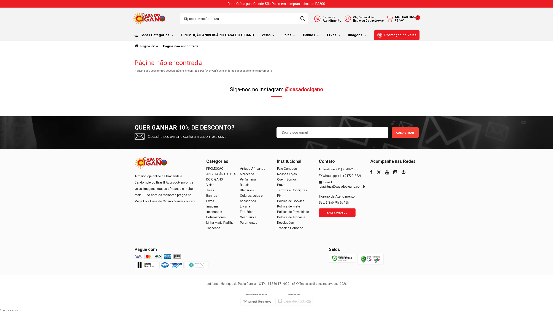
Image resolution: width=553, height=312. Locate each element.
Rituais (244, 185)
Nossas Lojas (287, 174)
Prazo (281, 185)
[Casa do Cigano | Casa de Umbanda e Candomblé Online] (149, 18)
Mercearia (247, 174)
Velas (210, 185)
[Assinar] (405, 132)
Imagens (212, 206)
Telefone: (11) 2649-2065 (339, 169)
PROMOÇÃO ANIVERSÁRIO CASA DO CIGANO (221, 174)
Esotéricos (247, 212)
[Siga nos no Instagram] (395, 173)
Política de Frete (288, 206)
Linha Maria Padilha (220, 223)
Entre (357, 20)
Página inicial (149, 46)
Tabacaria (213, 228)
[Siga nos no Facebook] (371, 173)
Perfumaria (248, 179)
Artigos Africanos (252, 169)
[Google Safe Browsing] (370, 259)
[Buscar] (302, 18)
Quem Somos (287, 179)
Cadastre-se (374, 20)
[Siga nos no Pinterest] (403, 173)
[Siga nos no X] (379, 173)
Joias (210, 190)
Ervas (210, 201)
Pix (279, 196)
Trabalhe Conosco (290, 228)
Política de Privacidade (293, 212)
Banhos (211, 196)
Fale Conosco (287, 169)
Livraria (245, 206)
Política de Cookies (290, 201)
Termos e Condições (292, 190)
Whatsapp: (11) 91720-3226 (342, 176)
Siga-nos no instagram (276, 89)
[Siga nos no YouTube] (387, 173)
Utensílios (247, 190)
